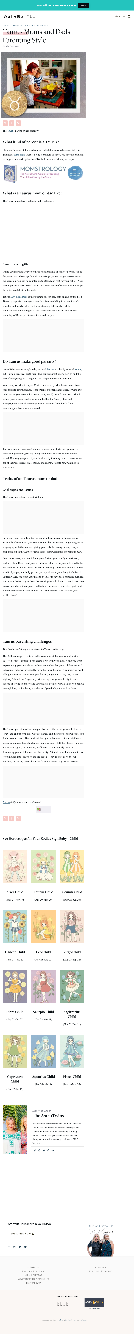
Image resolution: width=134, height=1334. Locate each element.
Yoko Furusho (83, 1320)
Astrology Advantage (100, 1271)
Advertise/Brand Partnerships (33, 1279)
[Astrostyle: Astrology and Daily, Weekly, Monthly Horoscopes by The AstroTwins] (18, 16)
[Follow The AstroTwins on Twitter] (20, 1247)
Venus (78, 369)
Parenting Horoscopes (36, 26)
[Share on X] (5, 123)
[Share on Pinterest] (18, 123)
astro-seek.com (94, 1308)
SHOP (83, 5)
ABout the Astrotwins (33, 1271)
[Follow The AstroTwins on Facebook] (9, 1247)
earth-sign (19, 154)
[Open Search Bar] (129, 16)
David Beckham (18, 296)
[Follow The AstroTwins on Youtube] (25, 1247)
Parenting (17, 26)
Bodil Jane (61, 1320)
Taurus (11, 130)
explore (6, 26)
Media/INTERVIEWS (33, 1275)
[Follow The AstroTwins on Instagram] (14, 1247)
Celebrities (100, 1267)
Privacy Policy (33, 1283)
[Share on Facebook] (11, 123)
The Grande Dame (70, 1320)
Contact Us (33, 1267)
